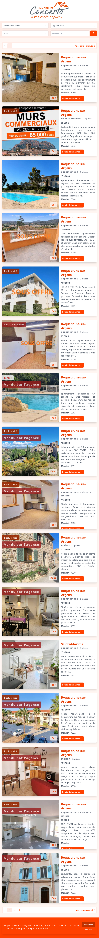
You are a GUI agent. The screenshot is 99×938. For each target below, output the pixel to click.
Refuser (88, 929)
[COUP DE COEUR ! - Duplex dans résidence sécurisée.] (30, 664)
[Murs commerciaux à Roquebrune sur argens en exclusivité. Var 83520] (30, 131)
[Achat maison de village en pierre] (30, 557)
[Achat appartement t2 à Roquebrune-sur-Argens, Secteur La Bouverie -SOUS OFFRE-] (30, 291)
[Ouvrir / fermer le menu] (49, 935)
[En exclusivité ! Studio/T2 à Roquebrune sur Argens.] (30, 824)
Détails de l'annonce (71, 98)
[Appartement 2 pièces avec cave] (30, 878)
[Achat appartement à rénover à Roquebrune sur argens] (30, 77)
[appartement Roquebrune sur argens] (30, 397)
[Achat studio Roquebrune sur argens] (30, 504)
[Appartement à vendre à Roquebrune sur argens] (30, 451)
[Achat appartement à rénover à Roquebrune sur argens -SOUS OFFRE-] (30, 344)
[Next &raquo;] (20, 45)
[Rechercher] (93, 33)
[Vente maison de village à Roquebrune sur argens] (30, 771)
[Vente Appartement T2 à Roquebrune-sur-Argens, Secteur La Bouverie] (30, 718)
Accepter (88, 924)
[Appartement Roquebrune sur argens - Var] (30, 184)
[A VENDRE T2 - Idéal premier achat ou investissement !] (30, 611)
